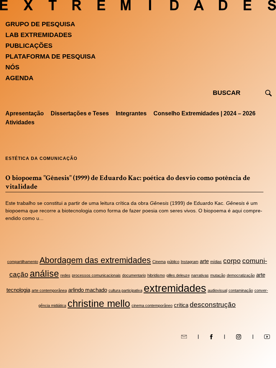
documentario (134, 275)
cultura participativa (125, 290)
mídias (216, 261)
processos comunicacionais (96, 275)
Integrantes (131, 113)
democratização (241, 275)
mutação (217, 275)
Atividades (19, 122)
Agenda (19, 78)
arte (204, 261)
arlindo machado (87, 290)
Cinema (159, 261)
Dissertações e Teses (80, 113)
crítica (181, 305)
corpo (232, 260)
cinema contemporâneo (152, 305)
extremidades (175, 288)
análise (44, 273)
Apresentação (24, 113)
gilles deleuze (178, 275)
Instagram (189, 261)
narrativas (200, 275)
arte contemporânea (49, 290)
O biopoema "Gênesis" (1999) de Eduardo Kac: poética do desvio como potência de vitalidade (127, 182)
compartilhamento (22, 261)
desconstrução (213, 304)
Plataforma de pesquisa (50, 56)
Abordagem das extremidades (95, 260)
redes (65, 275)
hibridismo (156, 275)
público (173, 261)
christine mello (99, 303)
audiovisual (217, 290)
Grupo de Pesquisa (40, 24)
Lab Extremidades (38, 34)
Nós (12, 67)
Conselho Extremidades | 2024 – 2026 (204, 113)
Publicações (28, 45)
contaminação (241, 290)
